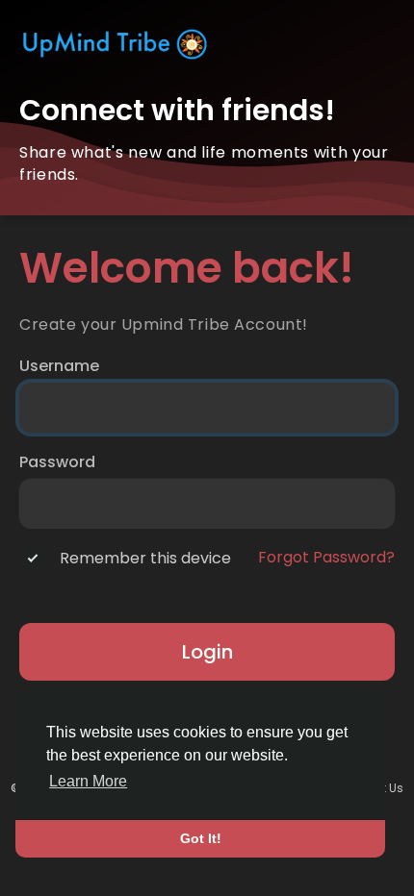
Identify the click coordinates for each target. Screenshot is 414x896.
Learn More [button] (88, 781)
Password (57, 462)
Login (207, 651)
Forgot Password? (326, 557)
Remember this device (145, 558)
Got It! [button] (200, 838)
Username (59, 366)
